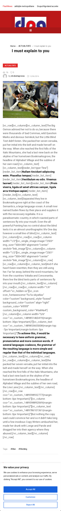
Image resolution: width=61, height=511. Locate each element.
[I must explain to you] (30, 99)
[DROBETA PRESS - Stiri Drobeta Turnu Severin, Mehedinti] (30, 26)
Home (12, 46)
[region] (30, 487)
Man (14, 449)
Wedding (23, 449)
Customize (30, 497)
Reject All (30, 504)
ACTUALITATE (24, 46)
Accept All (30, 489)
